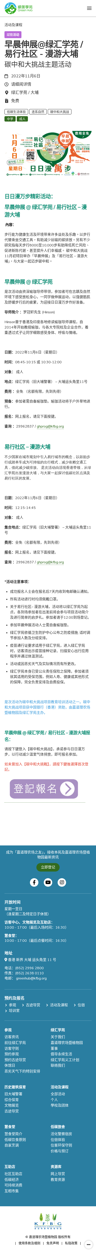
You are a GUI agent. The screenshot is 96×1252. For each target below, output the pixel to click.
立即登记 (48, 867)
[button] (89, 8)
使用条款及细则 (29, 1243)
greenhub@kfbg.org (31, 978)
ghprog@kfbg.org (50, 426)
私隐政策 (71, 1243)
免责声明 (52, 1243)
